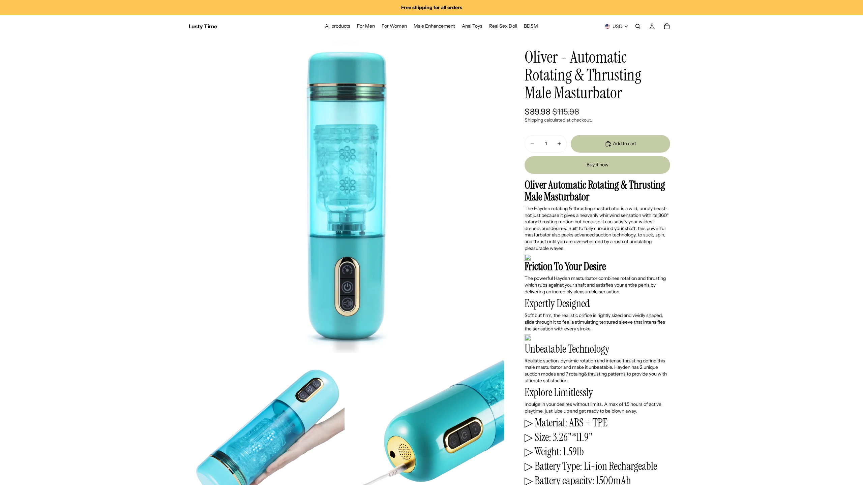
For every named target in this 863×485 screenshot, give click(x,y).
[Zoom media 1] (346, 195)
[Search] (637, 26)
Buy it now (597, 165)
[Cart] (666, 26)
